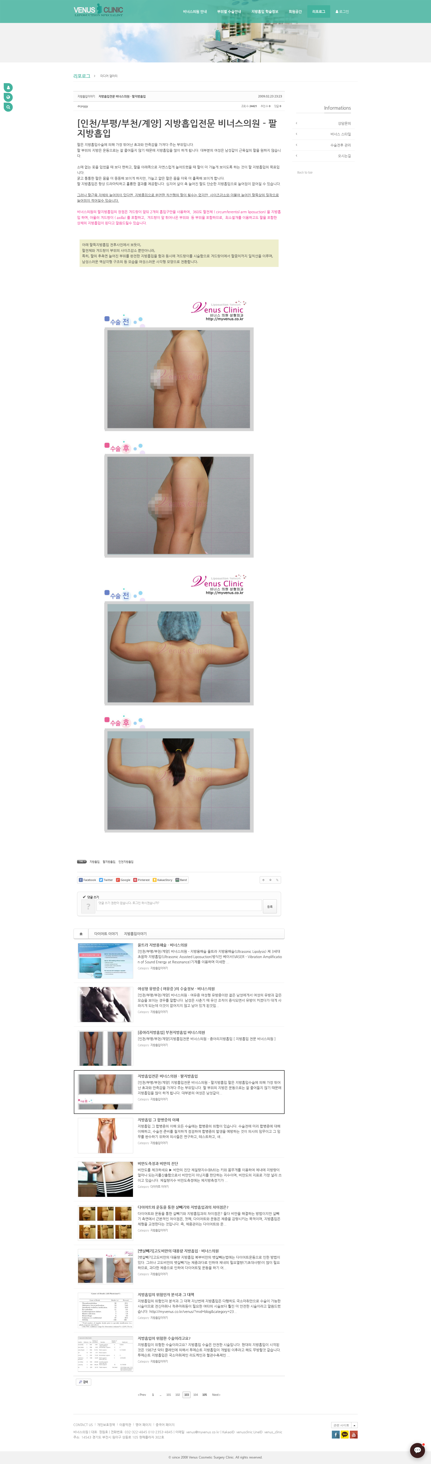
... (160, 1395)
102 (177, 1395)
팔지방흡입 (109, 861)
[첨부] (277, 879)
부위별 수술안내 (229, 11)
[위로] (263, 879)
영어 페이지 (143, 1425)
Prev (142, 1395)
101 (168, 1395)
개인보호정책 (106, 1425)
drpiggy (83, 106)
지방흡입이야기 (135, 934)
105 (204, 1395)
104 (195, 1395)
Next (215, 1395)
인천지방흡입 (125, 861)
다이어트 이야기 (106, 934)
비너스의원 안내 (195, 11)
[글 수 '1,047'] (82, 934)
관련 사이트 (341, 1425)
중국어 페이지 (165, 1425)
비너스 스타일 (340, 134)
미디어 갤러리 (108, 76)
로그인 (343, 11)
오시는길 (344, 156)
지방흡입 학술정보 (264, 11)
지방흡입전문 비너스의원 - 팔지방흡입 (122, 96)
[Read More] (179, 961)
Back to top (305, 172)
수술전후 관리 (340, 145)
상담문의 (344, 123)
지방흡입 (95, 861)
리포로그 (318, 11)
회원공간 (295, 11)
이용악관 (125, 1425)
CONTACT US (83, 1425)
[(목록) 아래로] (270, 879)
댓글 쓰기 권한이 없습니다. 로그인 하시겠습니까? (129, 903)
